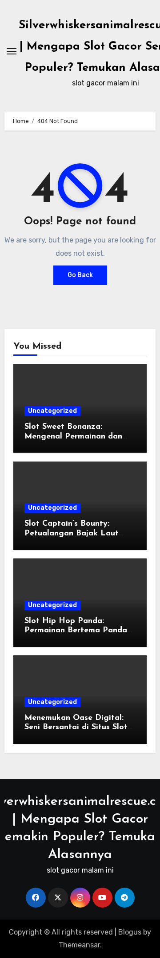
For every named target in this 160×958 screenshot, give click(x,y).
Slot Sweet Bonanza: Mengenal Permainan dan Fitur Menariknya (73, 436)
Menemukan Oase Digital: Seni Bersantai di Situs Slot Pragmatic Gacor (76, 727)
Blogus (129, 932)
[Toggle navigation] (11, 51)
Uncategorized (52, 411)
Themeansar (79, 945)
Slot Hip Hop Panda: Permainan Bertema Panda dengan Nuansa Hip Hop (75, 630)
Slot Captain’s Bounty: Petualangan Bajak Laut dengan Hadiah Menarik (71, 533)
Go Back (80, 275)
